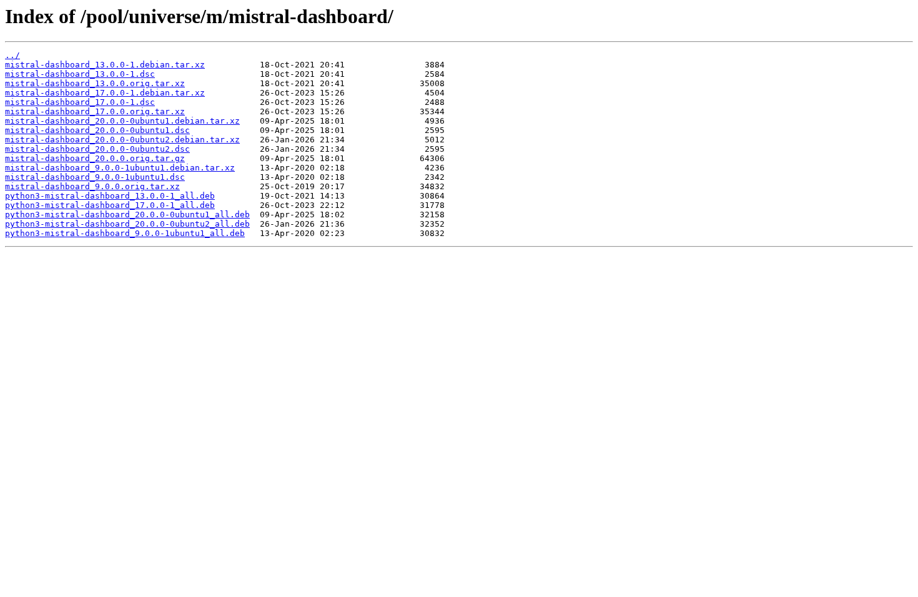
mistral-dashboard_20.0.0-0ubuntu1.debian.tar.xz (122, 121)
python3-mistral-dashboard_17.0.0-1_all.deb (110, 205)
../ (12, 55)
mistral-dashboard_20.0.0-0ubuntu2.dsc (97, 149)
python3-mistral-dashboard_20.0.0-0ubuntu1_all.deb (127, 214)
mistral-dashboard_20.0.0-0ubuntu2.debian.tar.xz (122, 139)
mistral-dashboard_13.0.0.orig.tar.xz (95, 83)
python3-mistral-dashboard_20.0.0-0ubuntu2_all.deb (127, 224)
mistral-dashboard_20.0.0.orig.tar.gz (95, 158)
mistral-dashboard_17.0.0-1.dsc (80, 102)
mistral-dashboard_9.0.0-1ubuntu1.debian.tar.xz (120, 167)
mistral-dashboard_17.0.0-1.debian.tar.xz (105, 92)
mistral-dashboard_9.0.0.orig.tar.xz (92, 186)
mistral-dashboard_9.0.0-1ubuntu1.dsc (95, 177)
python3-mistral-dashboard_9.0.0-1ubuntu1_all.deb (125, 233)
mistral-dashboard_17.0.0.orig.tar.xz (95, 111)
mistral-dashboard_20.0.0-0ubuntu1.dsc (97, 130)
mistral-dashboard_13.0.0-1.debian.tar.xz (105, 64)
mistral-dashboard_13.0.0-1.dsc (80, 74)
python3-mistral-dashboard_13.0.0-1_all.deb (110, 195)
